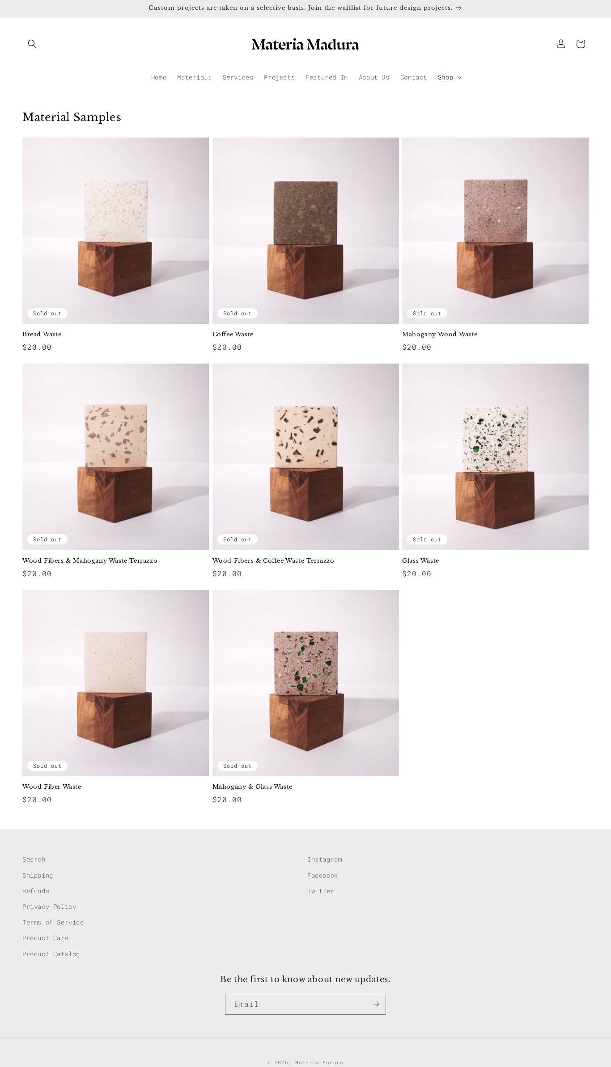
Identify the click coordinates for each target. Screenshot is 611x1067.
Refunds (35, 890)
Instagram (324, 859)
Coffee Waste (233, 334)
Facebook (322, 874)
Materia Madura (319, 1062)
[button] (32, 44)
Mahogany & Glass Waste (252, 787)
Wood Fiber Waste (51, 787)
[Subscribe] (376, 1004)
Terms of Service (53, 921)
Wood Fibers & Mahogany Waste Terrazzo (89, 561)
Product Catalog (51, 953)
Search (34, 859)
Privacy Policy (49, 906)
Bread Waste (42, 334)
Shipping (37, 874)
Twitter (320, 890)
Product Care (45, 937)
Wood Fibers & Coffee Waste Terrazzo (273, 561)
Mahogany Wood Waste (439, 334)
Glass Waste (420, 561)
